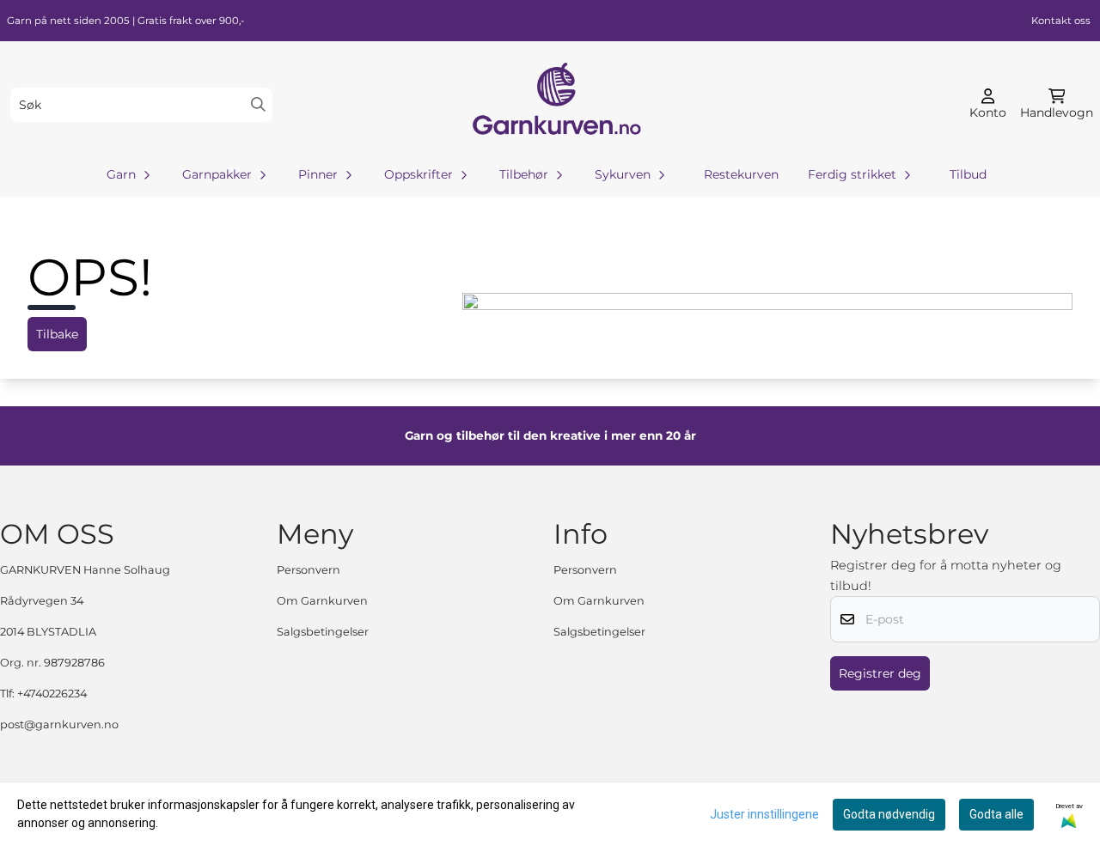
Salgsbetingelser (323, 631)
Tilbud (968, 174)
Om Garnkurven (322, 600)
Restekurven (741, 174)
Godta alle (996, 814)
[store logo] (555, 104)
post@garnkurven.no (59, 724)
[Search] (258, 104)
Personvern (308, 569)
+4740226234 (52, 693)
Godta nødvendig (889, 814)
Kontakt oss (1061, 21)
